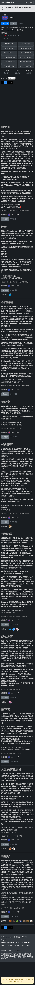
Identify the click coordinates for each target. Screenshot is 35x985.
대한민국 (9, 946)
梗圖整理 (10, 48)
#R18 (19, 753)
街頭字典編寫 (26, 57)
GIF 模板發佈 (26, 48)
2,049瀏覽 (13, 437)
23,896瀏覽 (14, 916)
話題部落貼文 (10, 62)
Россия (28, 946)
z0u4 (12, 214)
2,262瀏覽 (13, 844)
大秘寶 (5, 402)
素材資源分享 (10, 57)
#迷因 (10, 211)
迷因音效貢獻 (10, 66)
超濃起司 (7, 534)
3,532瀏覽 (13, 290)
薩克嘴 (5, 709)
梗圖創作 (27, 44)
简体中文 (24, 937)
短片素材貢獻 (26, 66)
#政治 (10, 429)
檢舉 (22, 23)
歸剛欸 (5, 856)
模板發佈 (10, 44)
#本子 (15, 753)
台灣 (17, 943)
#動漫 (19, 211)
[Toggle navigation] (31, 2)
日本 (2, 946)
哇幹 (4, 227)
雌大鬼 (5, 127)
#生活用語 (4, 211)
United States (25, 943)
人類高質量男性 (11, 769)
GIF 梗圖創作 (10, 53)
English (3, 940)
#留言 (15, 211)
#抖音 (21, 836)
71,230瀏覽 (14, 625)
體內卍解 (7, 445)
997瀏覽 (13, 219)
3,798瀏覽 (13, 522)
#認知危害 (16, 616)
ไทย (22, 946)
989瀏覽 (13, 697)
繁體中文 (17, 937)
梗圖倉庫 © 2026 (6, 950)
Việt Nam (16, 946)
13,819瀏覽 (14, 762)
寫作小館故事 (26, 62)
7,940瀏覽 (13, 394)
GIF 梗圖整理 (26, 53)
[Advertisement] (17, 107)
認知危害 (7, 637)
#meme (11, 836)
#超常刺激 (25, 211)
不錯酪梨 (7, 302)
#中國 (16, 836)
